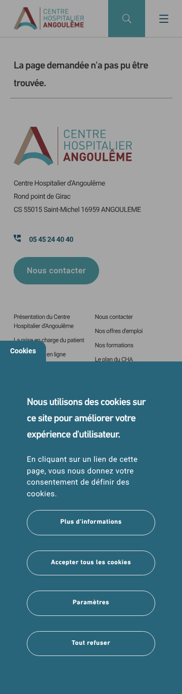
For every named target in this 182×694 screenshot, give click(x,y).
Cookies (23, 351)
